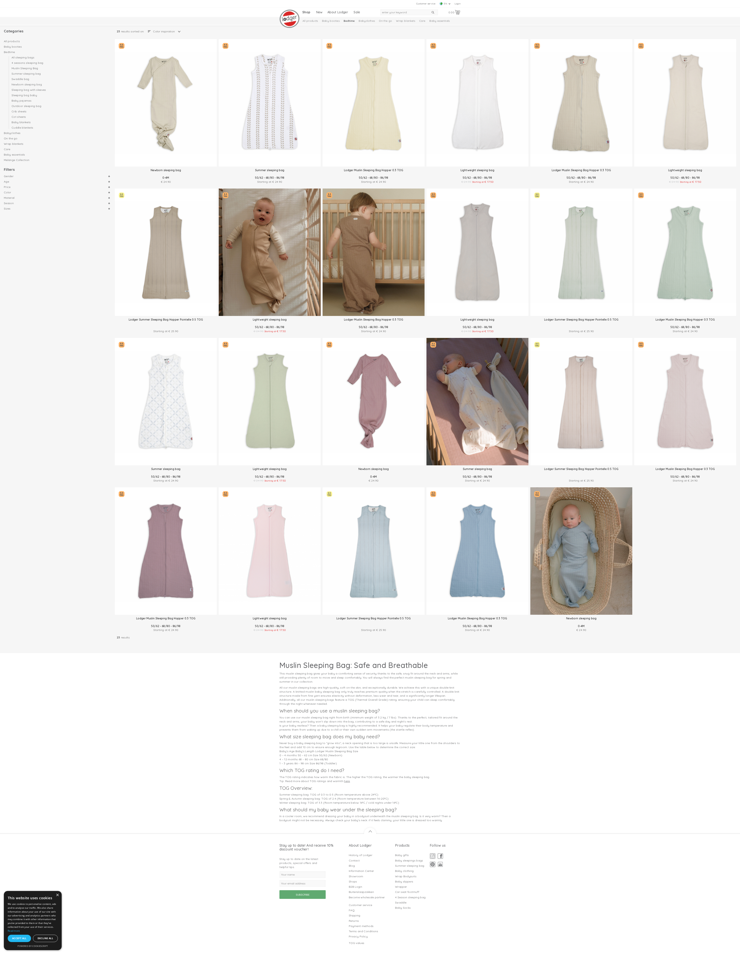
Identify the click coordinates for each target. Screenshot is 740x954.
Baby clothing (404, 871)
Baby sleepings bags (409, 860)
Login (458, 3)
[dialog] (33, 920)
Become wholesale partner (367, 897)
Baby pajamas (21, 100)
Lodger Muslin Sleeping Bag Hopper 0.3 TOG (373, 170)
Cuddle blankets (22, 127)
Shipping (354, 915)
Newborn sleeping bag (27, 84)
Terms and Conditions (363, 931)
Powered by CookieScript (33, 946)
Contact (354, 860)
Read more (14, 930)
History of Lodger (360, 855)
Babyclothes (367, 20)
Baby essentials (439, 20)
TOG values (356, 943)
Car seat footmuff (407, 892)
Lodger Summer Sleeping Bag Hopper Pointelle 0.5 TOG (166, 319)
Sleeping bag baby (24, 95)
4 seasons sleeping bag (27, 63)
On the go (385, 20)
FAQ (352, 910)
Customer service (426, 3)
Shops (353, 881)
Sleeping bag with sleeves (29, 90)
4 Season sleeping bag (410, 897)
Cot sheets (19, 117)
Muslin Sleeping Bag (25, 68)
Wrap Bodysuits (405, 876)
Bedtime (349, 20)
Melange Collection (16, 160)
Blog (352, 865)
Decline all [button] (45, 938)
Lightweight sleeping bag (477, 170)
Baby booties (331, 20)
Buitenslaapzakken (361, 892)
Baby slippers (404, 881)
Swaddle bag (20, 79)
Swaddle (400, 902)
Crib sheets (19, 111)
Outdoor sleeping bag (26, 106)
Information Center (361, 871)
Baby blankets (21, 122)
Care (422, 20)
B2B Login (355, 886)
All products (310, 20)
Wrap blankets (405, 20)
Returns (354, 921)
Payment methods (361, 926)
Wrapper (401, 886)
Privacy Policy (358, 936)
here (347, 781)
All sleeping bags (23, 57)
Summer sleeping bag (26, 73)
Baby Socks (403, 907)
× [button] (57, 895)
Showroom (356, 876)
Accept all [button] (19, 938)
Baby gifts (402, 855)
